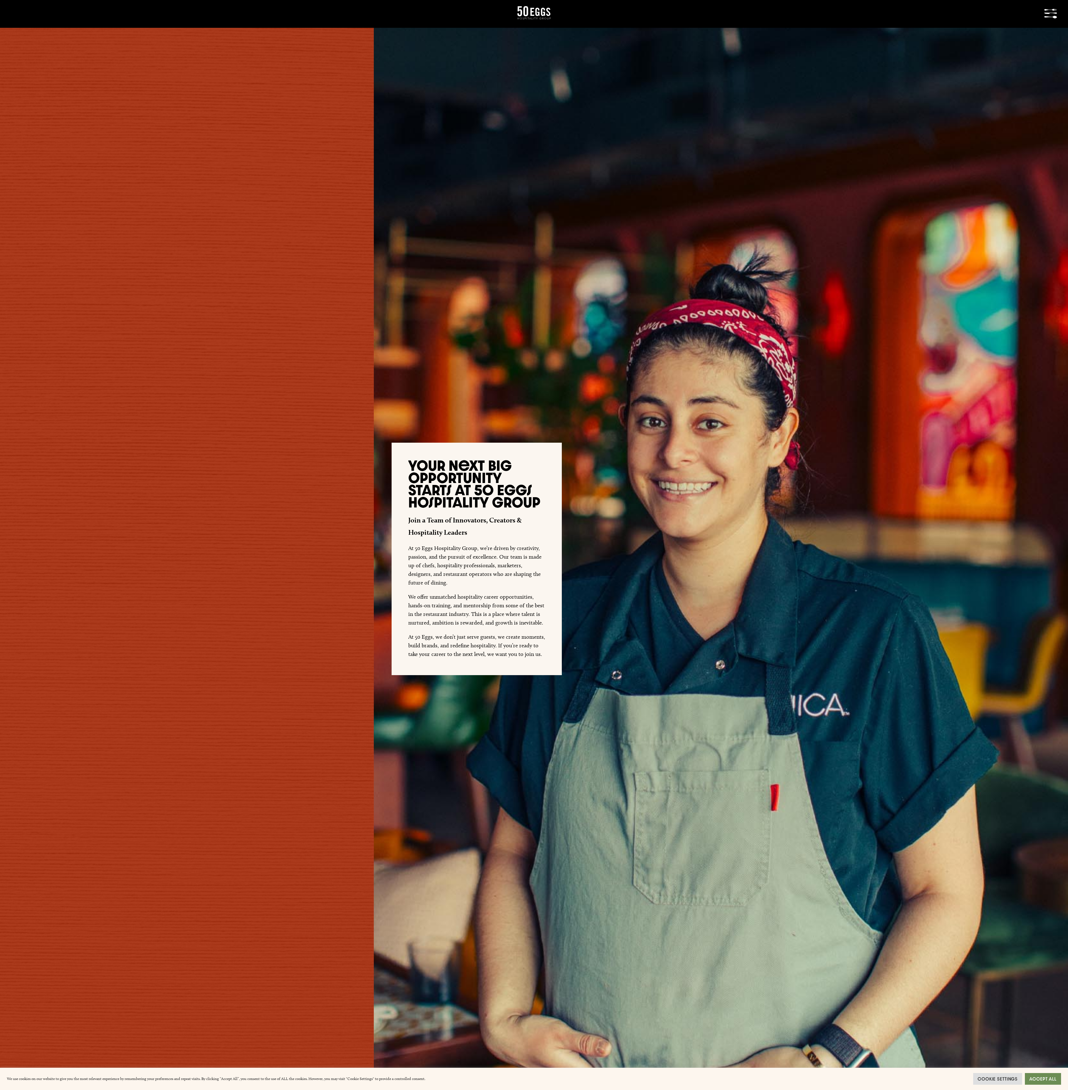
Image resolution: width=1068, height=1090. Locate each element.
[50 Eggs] (534, 17)
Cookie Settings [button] (998, 1079)
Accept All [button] (1043, 1079)
